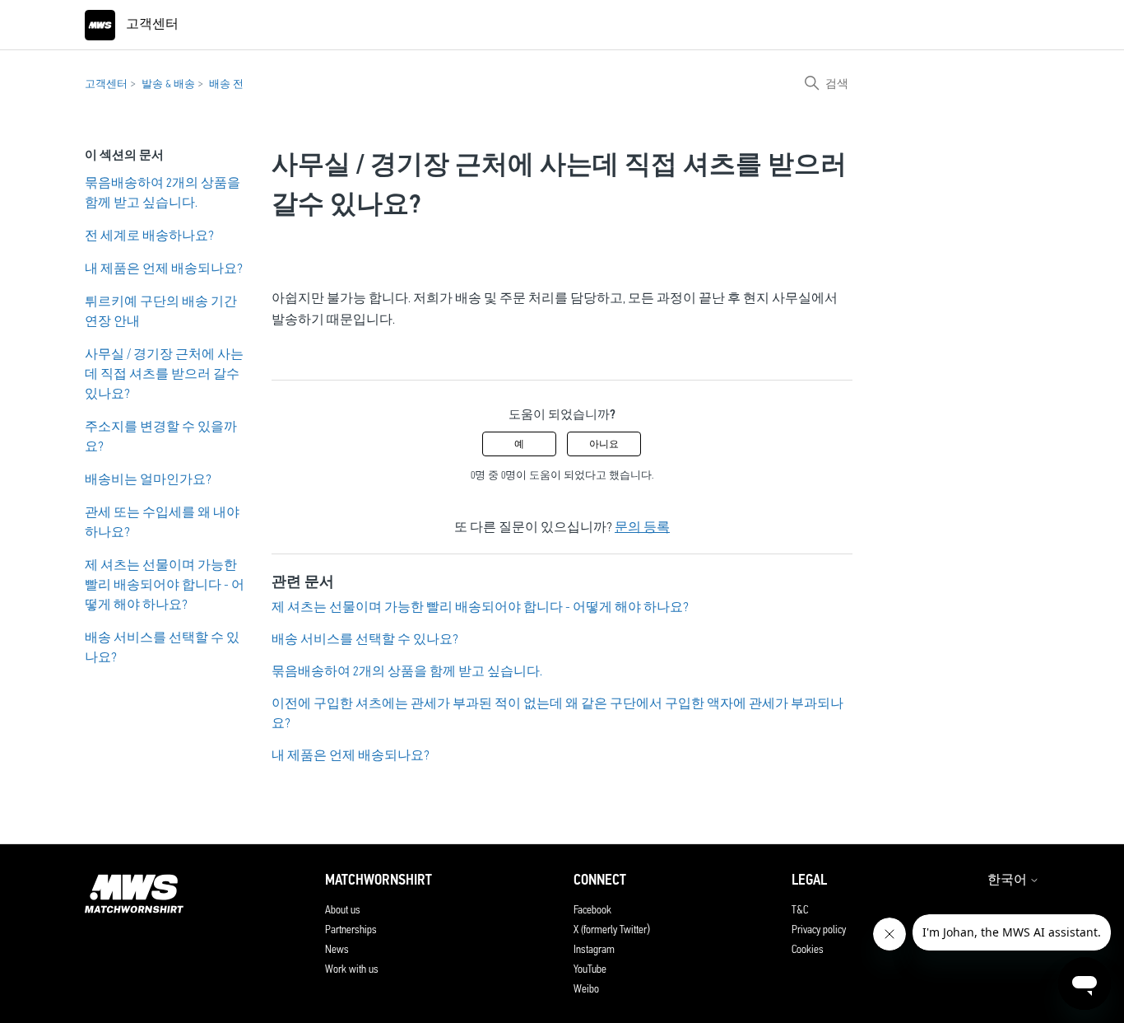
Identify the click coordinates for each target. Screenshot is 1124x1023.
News (337, 948)
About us (342, 909)
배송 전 (226, 83)
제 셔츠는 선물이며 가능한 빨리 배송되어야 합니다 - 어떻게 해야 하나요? (164, 584)
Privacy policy (819, 929)
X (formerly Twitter (610, 929)
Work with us (352, 968)
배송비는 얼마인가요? (148, 479)
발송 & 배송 (168, 83)
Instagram (594, 948)
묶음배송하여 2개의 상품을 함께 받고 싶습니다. (162, 192)
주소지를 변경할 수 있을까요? (161, 436)
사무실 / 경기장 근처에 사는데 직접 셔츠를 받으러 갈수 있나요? (164, 373)
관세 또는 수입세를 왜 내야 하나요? (162, 522)
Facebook (592, 909)
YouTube (590, 968)
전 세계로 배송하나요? (149, 235)
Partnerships (351, 929)
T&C (800, 909)
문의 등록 (642, 527)
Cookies (808, 948)
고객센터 (106, 83)
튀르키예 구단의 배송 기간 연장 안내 (161, 311)
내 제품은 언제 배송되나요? (164, 268)
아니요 (604, 444)
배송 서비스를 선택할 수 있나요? (162, 647)
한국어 (1008, 879)
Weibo (586, 988)
